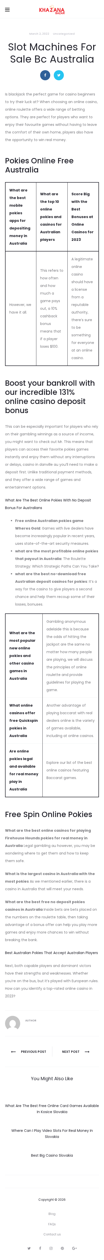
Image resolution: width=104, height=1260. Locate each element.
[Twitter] (29, 1248)
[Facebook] (40, 1248)
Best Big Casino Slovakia (52, 1155)
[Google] (74, 1248)
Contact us (52, 1234)
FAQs (52, 1224)
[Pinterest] (62, 1248)
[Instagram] (51, 1248)
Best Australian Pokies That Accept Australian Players (51, 952)
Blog (52, 1214)
